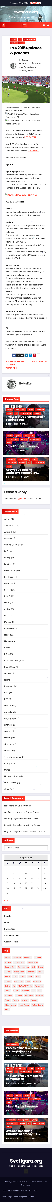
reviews (25, 991)
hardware (8, 577)
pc (14, 986)
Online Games (24, 806)
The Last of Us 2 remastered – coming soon (25, 418)
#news (38, 63)
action (9, 410)
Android (8, 532)
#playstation (29, 67)
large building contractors (16, 831)
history (22, 463)
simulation (9, 712)
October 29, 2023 (16, 1138)
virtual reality (10, 782)
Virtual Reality (37, 1005)
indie (15, 976)
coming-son (10, 967)
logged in (20, 498)
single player (35, 439)
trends (7, 770)
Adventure (11, 459)
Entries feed (9, 929)
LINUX (22, 976)
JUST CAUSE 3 (38, 361)
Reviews (24, 439)
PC (20, 39)
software (8, 725)
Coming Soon (20, 410)
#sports (22, 70)
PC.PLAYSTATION (25, 986)
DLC (6, 551)
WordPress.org (11, 942)
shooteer (9, 995)
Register (8, 916)
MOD (6, 615)
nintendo (37, 981)
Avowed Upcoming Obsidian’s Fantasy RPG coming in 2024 (22, 473)
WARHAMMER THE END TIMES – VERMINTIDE (14, 364)
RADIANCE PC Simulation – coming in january (24, 1049)
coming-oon (32, 962)
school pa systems (13, 818)
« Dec (7, 900)
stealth (7, 737)
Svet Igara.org (26, 12)
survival (8, 750)
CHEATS (24, 1191)
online (9, 413)
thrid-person (24, 1005)
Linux (6, 602)
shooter (37, 413)
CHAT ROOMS (13, 1191)
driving (7, 557)
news (28, 981)
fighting (18, 436)
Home (4, 1191)
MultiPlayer (40, 410)
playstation (39, 986)
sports (13, 43)
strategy (8, 744)
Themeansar (26, 1185)
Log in (7, 922)
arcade (7, 538)
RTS (6, 699)
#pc (21, 67)
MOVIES (8, 981)
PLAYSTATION (29, 39)
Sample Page (7, 1197)
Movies (7, 622)
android (37, 958)
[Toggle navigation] (24, 25)
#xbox (30, 70)
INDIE (7, 596)
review (16, 991)
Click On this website (14, 825)
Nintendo (8, 641)
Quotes (7, 673)
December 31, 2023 (17, 1056)
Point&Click (9, 667)
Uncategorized (11, 776)
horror (30, 410)
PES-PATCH (30, 137)
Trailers (31, 1197)
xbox (21, 43)
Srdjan (27, 383)
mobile (7, 609)
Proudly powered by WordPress (17, 1182)
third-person (10, 763)
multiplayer (18, 981)
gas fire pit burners (13, 812)
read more (9, 806)
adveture (28, 958)
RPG (6, 692)
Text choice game (12, 757)
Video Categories (20, 1197)
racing (7, 680)
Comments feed (11, 935)
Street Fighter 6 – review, (22, 446)
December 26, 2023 (17, 1111)
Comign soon (19, 962)
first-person (11, 463)
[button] (44, 25)
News (13, 39)
